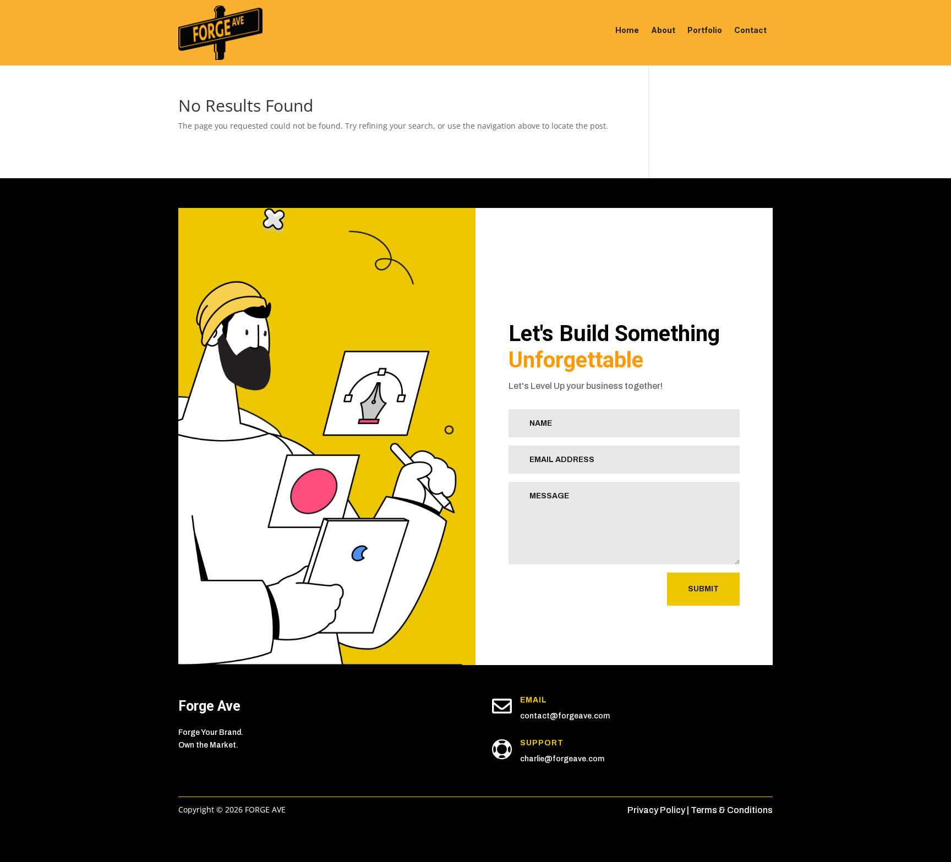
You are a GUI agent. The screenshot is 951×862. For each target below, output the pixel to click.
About (663, 30)
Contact (750, 30)
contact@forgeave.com (565, 716)
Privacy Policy (656, 810)
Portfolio (704, 30)
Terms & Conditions (732, 810)
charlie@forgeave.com (562, 759)
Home (627, 30)
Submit (703, 589)
